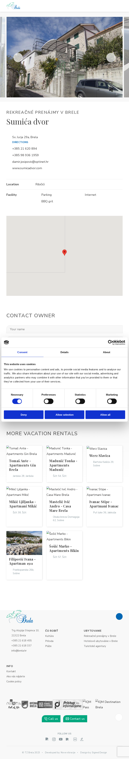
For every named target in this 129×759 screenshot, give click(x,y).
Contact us (77, 719)
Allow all (105, 414)
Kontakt (11, 671)
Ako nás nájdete (15, 676)
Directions (20, 142)
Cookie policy (14, 681)
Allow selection (65, 414)
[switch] (48, 401)
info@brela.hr (19, 650)
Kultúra (49, 636)
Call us (53, 719)
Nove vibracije (68, 752)
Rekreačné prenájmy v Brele (100, 636)
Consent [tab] (22, 352)
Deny (24, 414)
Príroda (49, 641)
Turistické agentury (95, 646)
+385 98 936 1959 (25, 155)
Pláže (48, 646)
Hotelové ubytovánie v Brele (101, 641)
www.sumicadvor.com (27, 168)
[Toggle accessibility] (119, 717)
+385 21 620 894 (24, 149)
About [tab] (106, 352)
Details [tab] (64, 352)
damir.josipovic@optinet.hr (30, 162)
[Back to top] (119, 616)
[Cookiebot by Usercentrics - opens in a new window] (110, 342)
